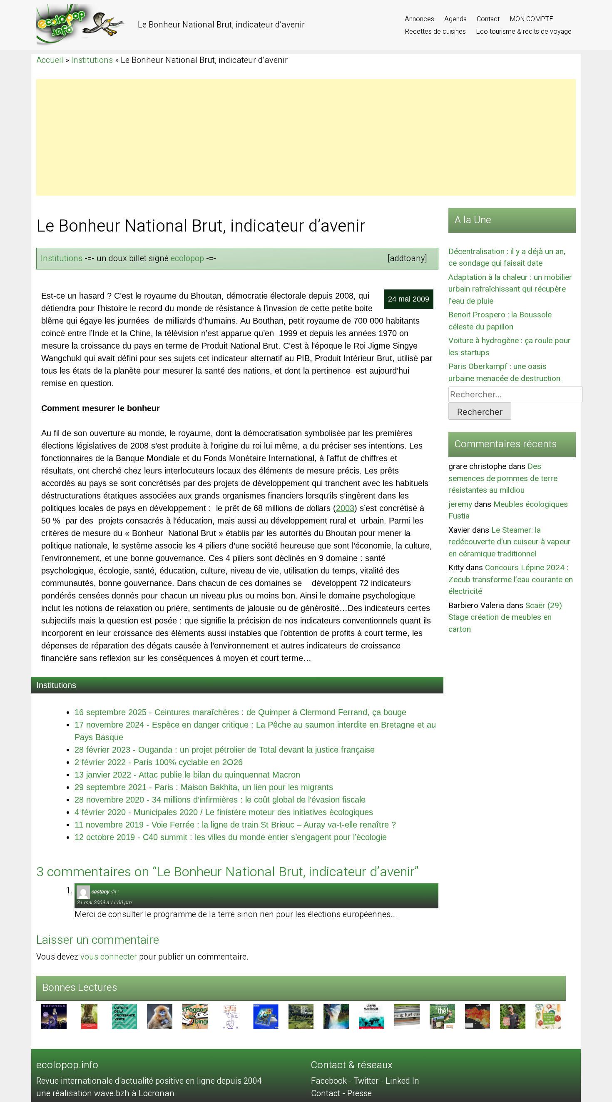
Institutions (92, 60)
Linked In (402, 1081)
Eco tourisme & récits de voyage (524, 32)
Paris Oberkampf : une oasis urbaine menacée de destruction (504, 372)
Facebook (329, 1081)
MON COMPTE (531, 19)
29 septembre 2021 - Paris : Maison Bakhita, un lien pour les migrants (204, 787)
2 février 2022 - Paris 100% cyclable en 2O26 (159, 762)
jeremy (460, 504)
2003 (345, 508)
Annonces (420, 19)
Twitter (365, 1081)
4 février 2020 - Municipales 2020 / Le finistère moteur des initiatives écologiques (224, 812)
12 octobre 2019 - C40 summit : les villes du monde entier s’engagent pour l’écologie (231, 837)
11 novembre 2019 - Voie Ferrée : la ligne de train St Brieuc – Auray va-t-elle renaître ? (235, 824)
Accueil (49, 60)
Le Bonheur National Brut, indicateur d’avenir (201, 226)
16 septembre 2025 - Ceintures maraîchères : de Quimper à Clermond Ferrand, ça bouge (240, 712)
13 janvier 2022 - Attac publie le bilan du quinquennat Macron (187, 774)
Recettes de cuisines (436, 32)
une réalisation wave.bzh (84, 1093)
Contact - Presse (341, 1093)
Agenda (456, 19)
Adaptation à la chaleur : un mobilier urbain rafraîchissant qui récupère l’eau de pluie (510, 289)
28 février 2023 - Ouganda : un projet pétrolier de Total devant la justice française (225, 749)
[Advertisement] (286, 137)
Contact (489, 19)
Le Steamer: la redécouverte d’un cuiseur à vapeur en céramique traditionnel (509, 542)
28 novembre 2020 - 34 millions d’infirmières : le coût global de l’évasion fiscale (220, 799)
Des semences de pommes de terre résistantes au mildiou (502, 478)
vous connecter (108, 957)
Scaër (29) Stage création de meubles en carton (505, 617)
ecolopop (187, 258)
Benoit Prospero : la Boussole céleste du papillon (500, 321)
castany (100, 891)
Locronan (156, 1093)
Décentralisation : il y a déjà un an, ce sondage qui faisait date (506, 257)
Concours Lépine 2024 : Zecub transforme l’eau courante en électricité (510, 579)
